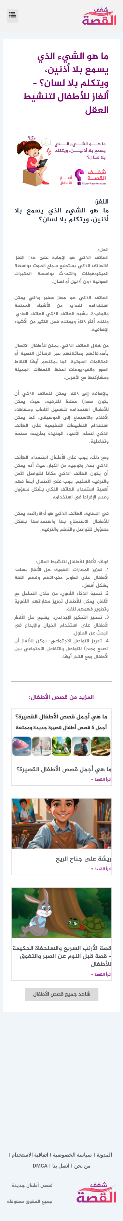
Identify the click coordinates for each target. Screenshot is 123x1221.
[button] (12, 16)
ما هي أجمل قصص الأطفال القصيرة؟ (63, 770)
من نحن (82, 1166)
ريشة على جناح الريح (83, 859)
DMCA (40, 1166)
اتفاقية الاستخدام (30, 1155)
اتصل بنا (60, 1166)
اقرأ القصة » (101, 779)
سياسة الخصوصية (72, 1155)
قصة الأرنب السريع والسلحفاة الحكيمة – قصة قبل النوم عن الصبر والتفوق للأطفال (61, 957)
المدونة (104, 1155)
